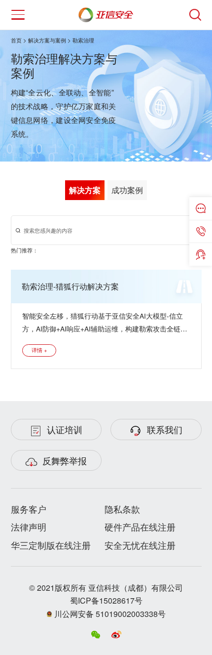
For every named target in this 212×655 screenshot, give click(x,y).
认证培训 (64, 429)
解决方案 (85, 190)
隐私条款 (122, 508)
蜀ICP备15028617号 (106, 600)
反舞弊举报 (64, 460)
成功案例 (127, 190)
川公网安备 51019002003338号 (109, 613)
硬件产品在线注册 (140, 526)
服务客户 (28, 508)
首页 (16, 40)
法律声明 (28, 526)
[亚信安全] (105, 12)
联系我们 (164, 429)
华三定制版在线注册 (51, 544)
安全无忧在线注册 (140, 544)
